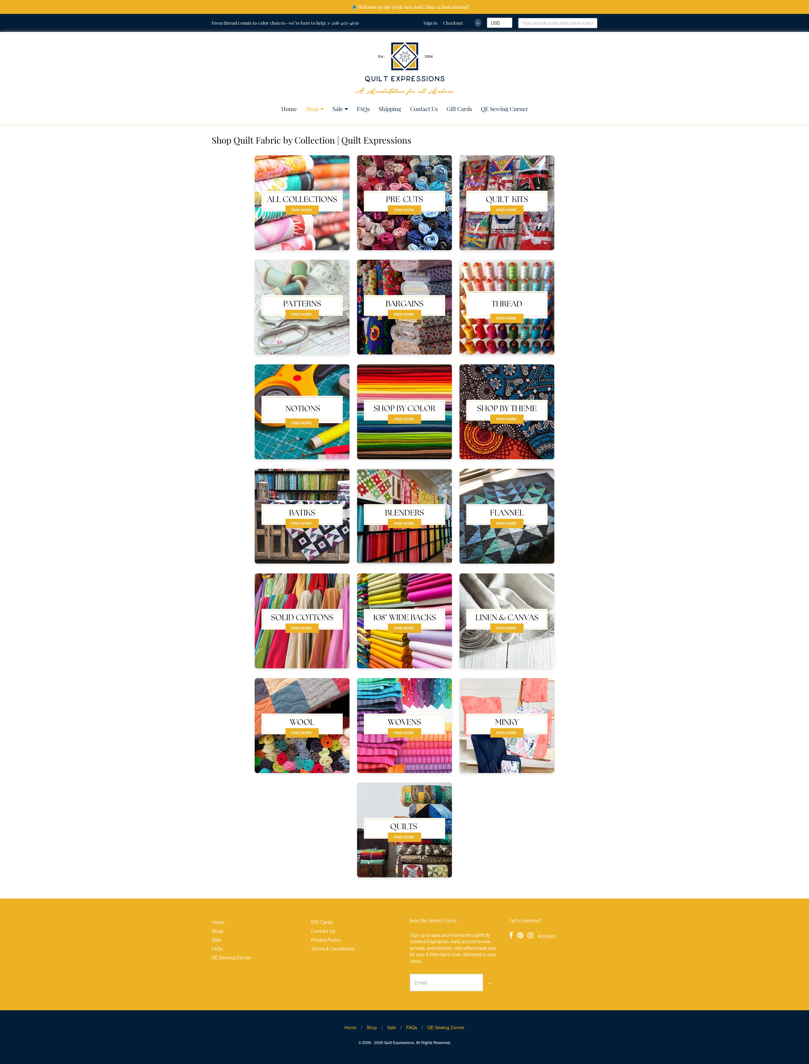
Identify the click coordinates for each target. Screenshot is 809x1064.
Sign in (430, 23)
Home (289, 109)
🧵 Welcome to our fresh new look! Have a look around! (409, 6)
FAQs (363, 109)
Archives (546, 936)
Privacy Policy (326, 940)
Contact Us (424, 109)
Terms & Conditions (333, 948)
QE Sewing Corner (504, 109)
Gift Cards (459, 109)
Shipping (390, 109)
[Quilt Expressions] (404, 68)
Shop (312, 109)
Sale (337, 109)
